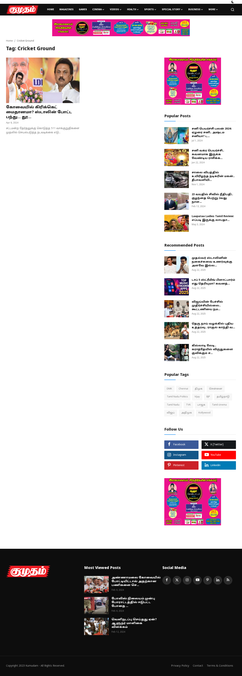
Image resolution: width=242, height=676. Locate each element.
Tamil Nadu (173, 404)
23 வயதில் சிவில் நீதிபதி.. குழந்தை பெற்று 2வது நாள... (212, 198)
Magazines (66, 9)
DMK (169, 388)
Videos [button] (114, 9)
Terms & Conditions (220, 666)
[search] (232, 9)
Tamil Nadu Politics (177, 396)
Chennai (183, 388)
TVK (188, 404)
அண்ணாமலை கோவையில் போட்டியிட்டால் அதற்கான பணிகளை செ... (136, 581)
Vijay (197, 396)
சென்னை (215, 388)
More (212, 9)
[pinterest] (207, 580)
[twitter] (177, 580)
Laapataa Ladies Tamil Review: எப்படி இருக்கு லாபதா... (213, 218)
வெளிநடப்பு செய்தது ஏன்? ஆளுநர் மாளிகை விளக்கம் (134, 623)
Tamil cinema (219, 404)
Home (50, 9)
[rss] (228, 580)
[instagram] (187, 580)
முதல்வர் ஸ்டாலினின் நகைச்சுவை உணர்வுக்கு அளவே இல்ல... (212, 262)
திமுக (198, 388)
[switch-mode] (233, 2)
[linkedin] (217, 580)
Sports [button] (149, 9)
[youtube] (197, 580)
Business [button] (194, 9)
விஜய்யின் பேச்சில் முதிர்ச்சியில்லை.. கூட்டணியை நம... (207, 305)
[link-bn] (121, 27)
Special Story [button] (171, 9)
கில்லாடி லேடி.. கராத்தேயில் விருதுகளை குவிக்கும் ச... (212, 349)
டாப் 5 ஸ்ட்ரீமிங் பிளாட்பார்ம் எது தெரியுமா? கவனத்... (213, 281)
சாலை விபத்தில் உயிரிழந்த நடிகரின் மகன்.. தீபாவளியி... (213, 176)
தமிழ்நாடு (223, 396)
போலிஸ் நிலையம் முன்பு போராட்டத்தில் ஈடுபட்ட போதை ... (133, 602)
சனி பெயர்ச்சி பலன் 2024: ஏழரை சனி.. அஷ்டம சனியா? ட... (212, 132)
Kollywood (204, 412)
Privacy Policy (180, 666)
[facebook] (166, 580)
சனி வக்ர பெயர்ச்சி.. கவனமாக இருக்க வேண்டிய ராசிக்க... (208, 154)
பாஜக (201, 404)
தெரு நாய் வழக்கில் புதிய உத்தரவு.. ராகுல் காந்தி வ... (213, 325)
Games (83, 9)
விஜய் (171, 412)
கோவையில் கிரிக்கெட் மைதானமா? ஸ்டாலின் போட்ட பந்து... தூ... (39, 112)
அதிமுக (186, 412)
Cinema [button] (97, 9)
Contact (198, 666)
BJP (208, 396)
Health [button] (131, 9)
